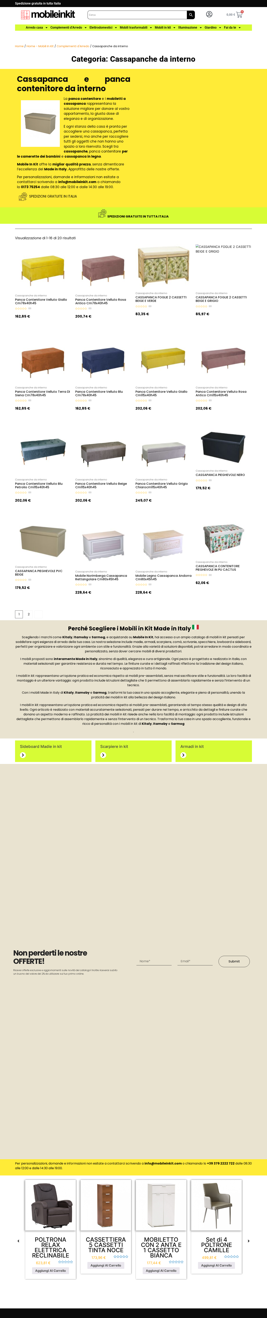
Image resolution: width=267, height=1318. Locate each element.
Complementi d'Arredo (73, 46)
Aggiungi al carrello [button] (47, 290)
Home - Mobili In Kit (40, 46)
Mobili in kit (163, 27)
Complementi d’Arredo (66, 27)
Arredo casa (34, 27)
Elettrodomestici (101, 27)
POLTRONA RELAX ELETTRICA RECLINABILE (50, 1247)
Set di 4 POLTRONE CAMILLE (216, 1245)
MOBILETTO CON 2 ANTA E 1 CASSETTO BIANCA (161, 1247)
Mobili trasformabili (133, 27)
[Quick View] (39, 290)
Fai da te (230, 27)
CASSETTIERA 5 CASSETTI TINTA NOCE (106, 1245)
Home (19, 46)
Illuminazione (187, 27)
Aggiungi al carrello (50, 1271)
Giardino (211, 27)
